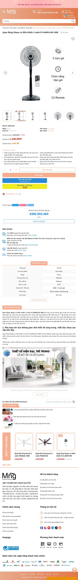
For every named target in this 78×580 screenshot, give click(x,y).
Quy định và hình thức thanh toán (51, 487)
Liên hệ (55, 574)
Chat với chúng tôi (39, 221)
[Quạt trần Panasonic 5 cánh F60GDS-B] (45, 442)
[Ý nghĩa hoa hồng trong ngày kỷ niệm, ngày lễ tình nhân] (7, 425)
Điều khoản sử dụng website (11, 516)
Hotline (47, 12)
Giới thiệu (32, 574)
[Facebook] (41, 527)
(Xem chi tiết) (32, 235)
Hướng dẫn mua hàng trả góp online (51, 495)
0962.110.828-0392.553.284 (53, 517)
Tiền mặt (49, 547)
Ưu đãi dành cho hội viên (48, 480)
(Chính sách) (22, 250)
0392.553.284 (39, 214)
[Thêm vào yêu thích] (73, 38)
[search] (73, 21)
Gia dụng (13, 28)
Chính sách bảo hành (9, 523)
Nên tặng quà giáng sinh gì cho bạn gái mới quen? (30, 416)
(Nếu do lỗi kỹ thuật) (31, 245)
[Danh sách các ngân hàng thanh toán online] (39, 563)
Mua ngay (39, 175)
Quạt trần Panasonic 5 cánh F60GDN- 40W (23, 455)
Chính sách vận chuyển (10, 520)
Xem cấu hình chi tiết (39, 300)
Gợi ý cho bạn (6, 446)
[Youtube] (49, 527)
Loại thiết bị (21, 28)
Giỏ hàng (71, 16)
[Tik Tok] (56, 527)
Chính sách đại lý (8, 512)
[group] (39, 72)
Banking (60, 547)
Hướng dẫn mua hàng (47, 483)
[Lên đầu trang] (74, 564)
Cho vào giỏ (47, 170)
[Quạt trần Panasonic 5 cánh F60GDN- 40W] (24, 442)
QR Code (42, 547)
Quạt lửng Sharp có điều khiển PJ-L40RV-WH (65, 455)
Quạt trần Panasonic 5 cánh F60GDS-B (44, 455)
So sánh (65, 32)
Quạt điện (29, 28)
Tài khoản (69, 11)
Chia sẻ (16, 205)
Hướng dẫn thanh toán (47, 491)
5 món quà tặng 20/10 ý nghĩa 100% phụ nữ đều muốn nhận (33, 409)
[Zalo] (52, 527)
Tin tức (49, 574)
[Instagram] (45, 527)
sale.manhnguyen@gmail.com (54, 522)
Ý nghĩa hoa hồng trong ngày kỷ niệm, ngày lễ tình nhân (32, 423)
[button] (72, 73)
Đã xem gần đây (6, 464)
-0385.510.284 (69, 517)
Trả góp (55, 547)
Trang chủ (5, 28)
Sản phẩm (40, 574)
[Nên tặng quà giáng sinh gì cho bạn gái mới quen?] (7, 418)
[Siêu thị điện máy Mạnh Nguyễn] (39, 4)
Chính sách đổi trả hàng (10, 527)
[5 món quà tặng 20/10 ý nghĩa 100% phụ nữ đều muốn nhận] (7, 412)
